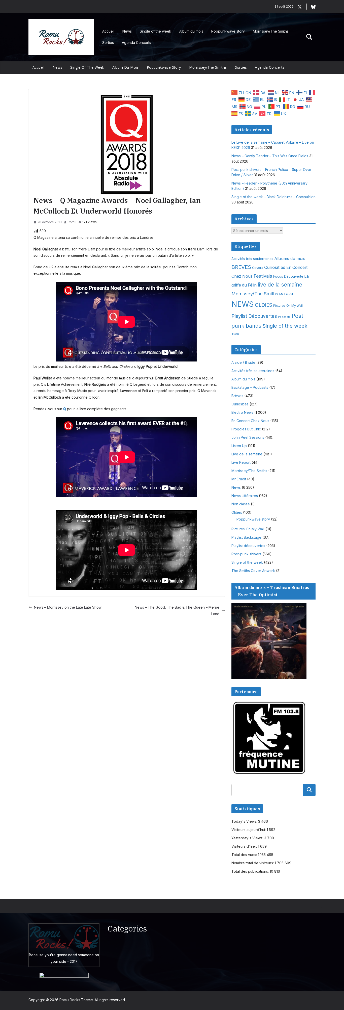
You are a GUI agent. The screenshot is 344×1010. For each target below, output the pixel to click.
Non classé (240, 504)
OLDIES (263, 305)
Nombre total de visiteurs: (253, 863)
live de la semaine (280, 284)
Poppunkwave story (228, 31)
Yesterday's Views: (247, 838)
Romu (72, 222)
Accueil (108, 31)
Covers (257, 268)
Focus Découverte (288, 276)
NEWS (242, 304)
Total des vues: (244, 854)
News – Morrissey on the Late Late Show (67, 607)
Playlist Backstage (246, 537)
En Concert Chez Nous (250, 421)
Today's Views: (244, 821)
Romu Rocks (69, 1000)
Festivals (263, 276)
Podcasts (284, 317)
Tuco (235, 334)
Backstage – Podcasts (249, 387)
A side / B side (243, 362)
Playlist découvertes (248, 545)
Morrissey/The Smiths (271, 31)
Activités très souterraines (252, 259)
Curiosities (274, 267)
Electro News (242, 412)
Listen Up (239, 446)
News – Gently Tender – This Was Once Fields (269, 156)
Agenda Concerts (136, 42)
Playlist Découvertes (254, 316)
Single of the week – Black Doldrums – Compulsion (273, 197)
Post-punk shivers (246, 554)
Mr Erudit (286, 294)
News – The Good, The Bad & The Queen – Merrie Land (177, 610)
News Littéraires (244, 496)
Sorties (108, 42)
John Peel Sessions (247, 437)
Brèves (237, 396)
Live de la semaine (246, 454)
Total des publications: (250, 871)
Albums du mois (289, 258)
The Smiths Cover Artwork (253, 570)
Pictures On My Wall (288, 305)
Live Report (241, 462)
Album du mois (191, 31)
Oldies (236, 512)
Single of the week (155, 31)
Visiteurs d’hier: (244, 846)
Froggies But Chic (246, 429)
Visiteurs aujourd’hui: (249, 829)
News (127, 31)
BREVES (241, 267)
